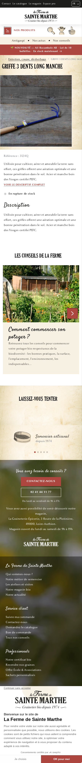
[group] (41, 439)
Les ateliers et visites (19, 584)
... (3, 59)
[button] (19, 30)
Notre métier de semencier (24, 579)
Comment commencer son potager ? (37, 333)
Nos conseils (61, 40)
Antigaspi (18, 40)
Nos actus (38, 40)
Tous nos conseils (17, 637)
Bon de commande (18, 632)
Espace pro (49, 3)
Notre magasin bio (18, 589)
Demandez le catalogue (22, 627)
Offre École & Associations (23, 670)
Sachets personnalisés (20, 675)
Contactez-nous (41, 481)
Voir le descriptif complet (24, 185)
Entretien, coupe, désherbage (27, 59)
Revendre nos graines (20, 664)
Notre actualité (16, 594)
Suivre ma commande (20, 617)
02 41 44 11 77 (41, 492)
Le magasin (35, 3)
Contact (6, 3)
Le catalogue (20, 3)
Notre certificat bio (18, 659)
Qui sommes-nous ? (19, 574)
